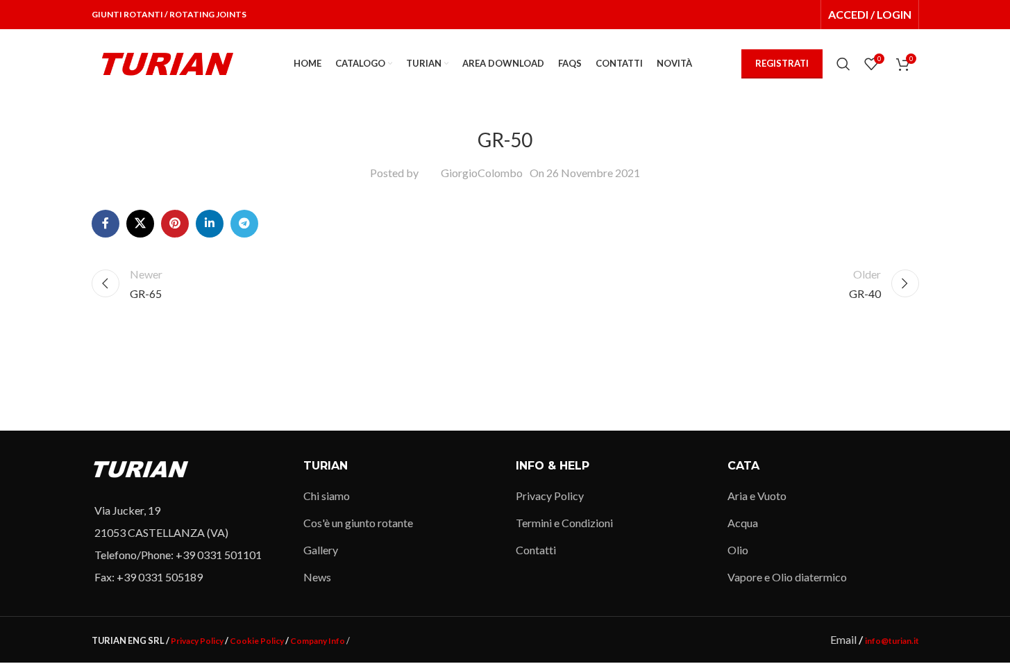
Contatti (536, 549)
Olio (737, 549)
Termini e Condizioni (564, 522)
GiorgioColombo (482, 172)
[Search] (843, 64)
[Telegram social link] (244, 224)
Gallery (320, 549)
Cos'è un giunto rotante (358, 522)
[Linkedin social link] (210, 224)
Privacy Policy (550, 495)
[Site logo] (168, 62)
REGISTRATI (782, 63)
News (317, 576)
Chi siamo (326, 495)
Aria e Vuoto (756, 495)
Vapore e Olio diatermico (787, 576)
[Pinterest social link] (175, 224)
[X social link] (140, 224)
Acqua (742, 522)
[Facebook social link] (105, 224)
